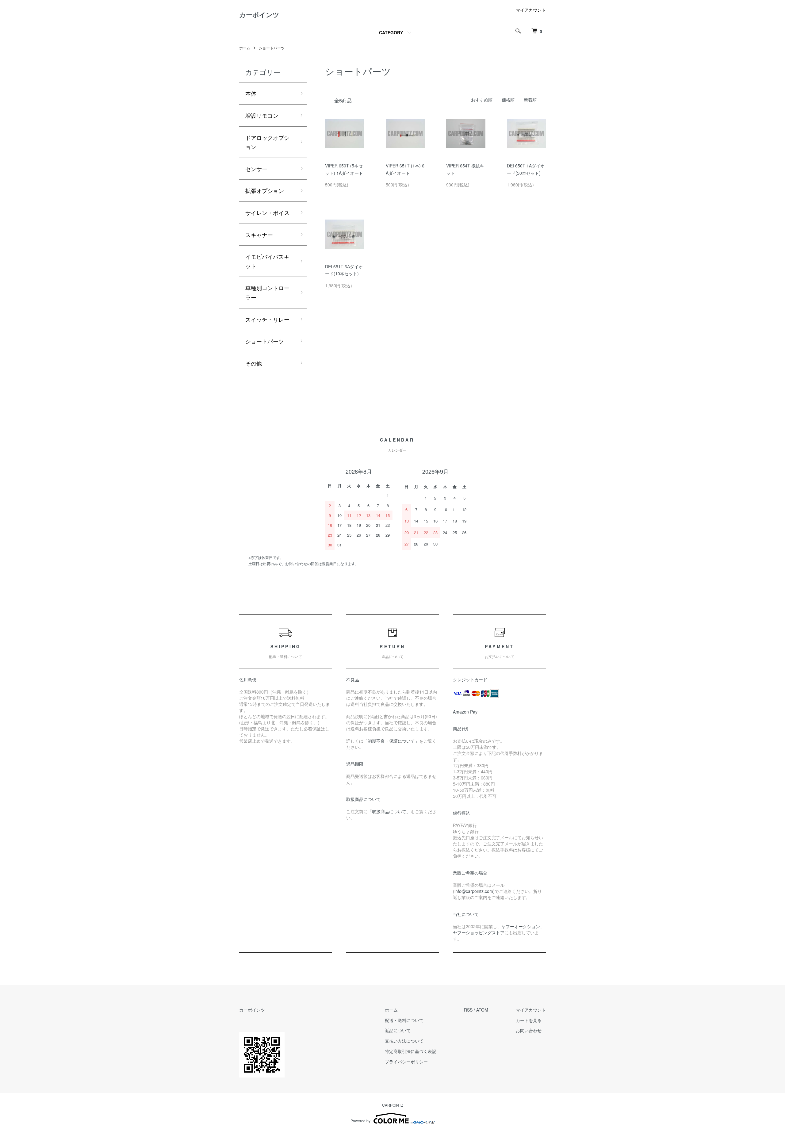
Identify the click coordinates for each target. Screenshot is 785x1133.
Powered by (360, 1120)
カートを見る (529, 1020)
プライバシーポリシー (406, 1061)
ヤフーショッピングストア (478, 932)
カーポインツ (259, 14)
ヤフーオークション (520, 926)
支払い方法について (404, 1041)
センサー (256, 169)
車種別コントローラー (267, 292)
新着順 (530, 100)
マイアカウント (531, 10)
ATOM (482, 1010)
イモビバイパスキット (267, 261)
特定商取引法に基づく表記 (410, 1051)
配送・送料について (404, 1020)
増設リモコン (261, 115)
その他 (253, 363)
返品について (398, 1030)
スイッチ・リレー (267, 319)
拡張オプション (264, 190)
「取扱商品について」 (389, 811)
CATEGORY (391, 32)
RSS (468, 1010)
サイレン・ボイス (267, 212)
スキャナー (259, 235)
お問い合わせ (529, 1030)
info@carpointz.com (473, 891)
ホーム (244, 47)
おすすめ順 (481, 100)
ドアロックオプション (267, 142)
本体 (250, 93)
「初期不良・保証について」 (391, 741)
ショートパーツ (272, 47)
